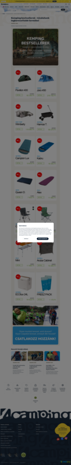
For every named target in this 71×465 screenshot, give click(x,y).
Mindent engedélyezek (42, 238)
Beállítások (26, 238)
